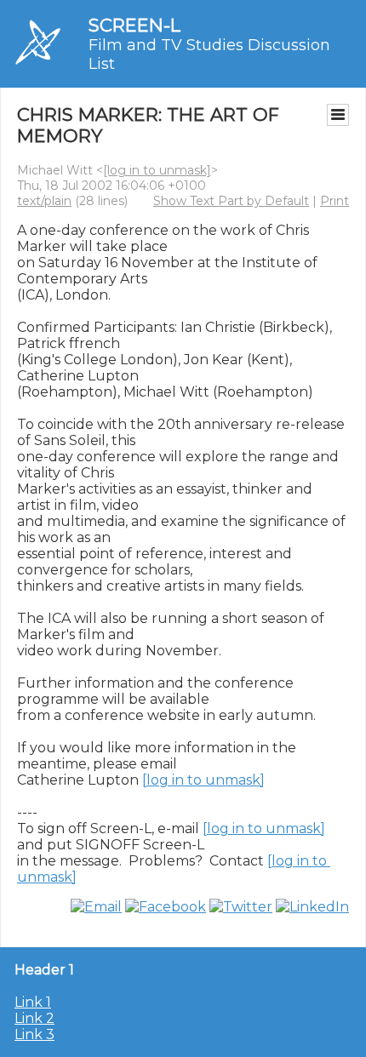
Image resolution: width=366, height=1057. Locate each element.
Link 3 (34, 1034)
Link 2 (34, 1018)
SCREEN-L (134, 25)
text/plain (44, 201)
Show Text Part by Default (231, 201)
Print (334, 201)
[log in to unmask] (157, 170)
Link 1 (32, 1002)
